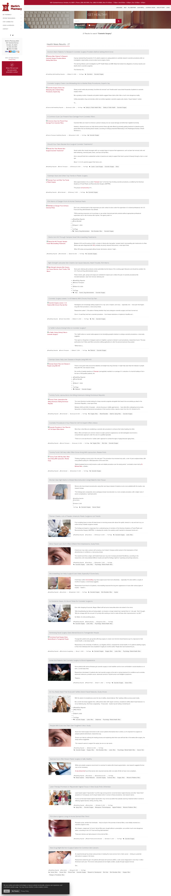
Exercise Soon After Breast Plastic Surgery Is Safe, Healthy (71, 759)
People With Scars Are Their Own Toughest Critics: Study (70, 725)
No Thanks (15, 891)
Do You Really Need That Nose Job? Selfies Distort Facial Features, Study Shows (78, 692)
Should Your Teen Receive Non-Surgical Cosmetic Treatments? (70, 144)
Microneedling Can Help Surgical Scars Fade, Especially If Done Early (74, 573)
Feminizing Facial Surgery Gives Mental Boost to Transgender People (74, 633)
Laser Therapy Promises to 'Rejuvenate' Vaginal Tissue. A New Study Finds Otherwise (80, 787)
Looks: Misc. (129, 535)
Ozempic (96, 182)
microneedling (89, 580)
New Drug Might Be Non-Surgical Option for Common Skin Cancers (74, 848)
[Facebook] (10, 35)
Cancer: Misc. (128, 683)
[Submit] (119, 21)
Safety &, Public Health (109, 107)
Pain (76, 292)
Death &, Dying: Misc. (115, 414)
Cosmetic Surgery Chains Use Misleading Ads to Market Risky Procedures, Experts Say (78, 83)
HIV (94, 245)
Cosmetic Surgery (98, 74)
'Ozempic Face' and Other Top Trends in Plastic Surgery (67, 176)
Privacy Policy (12, 59)
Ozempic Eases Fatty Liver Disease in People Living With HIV (70, 359)
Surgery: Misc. (94, 414)
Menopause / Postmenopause (103, 807)
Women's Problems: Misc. (133, 777)
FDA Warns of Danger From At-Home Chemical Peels (66, 201)
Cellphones (98, 719)
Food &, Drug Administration (82, 231)
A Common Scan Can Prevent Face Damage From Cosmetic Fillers (71, 116)
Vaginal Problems (116, 807)
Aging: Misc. (79, 807)
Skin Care (104, 443)
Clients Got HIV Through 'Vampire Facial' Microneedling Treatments (72, 237)
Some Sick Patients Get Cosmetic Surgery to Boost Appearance (72, 660)
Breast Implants (80, 777)
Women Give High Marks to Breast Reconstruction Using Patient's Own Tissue (77, 480)
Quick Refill (140, 7)
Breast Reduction (90, 777)
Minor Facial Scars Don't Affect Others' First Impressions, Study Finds (74, 544)
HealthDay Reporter (79, 219)
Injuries (116, 592)
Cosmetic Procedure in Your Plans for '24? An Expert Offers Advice (73, 423)
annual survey (85, 188)
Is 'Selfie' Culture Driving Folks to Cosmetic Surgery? (67, 328)
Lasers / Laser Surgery (97, 166)
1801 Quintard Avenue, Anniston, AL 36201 (62, 2)
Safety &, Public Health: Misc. (93, 107)
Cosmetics (89, 74)
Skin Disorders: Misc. (96, 231)
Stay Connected (8, 22)
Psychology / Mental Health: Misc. (104, 564)
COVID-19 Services (8, 25)
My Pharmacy (7, 14)
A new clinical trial (80, 771)
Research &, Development (94, 872)
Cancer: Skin (140, 750)
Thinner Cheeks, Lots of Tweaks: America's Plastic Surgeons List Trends (74, 516)
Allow (6, 891)
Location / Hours (150, 7)
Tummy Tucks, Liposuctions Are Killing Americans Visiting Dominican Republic (77, 395)
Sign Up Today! (161, 7)
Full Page (81, 74)
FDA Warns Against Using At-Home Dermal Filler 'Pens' (69, 816)
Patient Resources (9, 18)
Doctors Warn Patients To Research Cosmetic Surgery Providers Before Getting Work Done (80, 52)
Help (125, 7)
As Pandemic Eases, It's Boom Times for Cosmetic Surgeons (71, 601)
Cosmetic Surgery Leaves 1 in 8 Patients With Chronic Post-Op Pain (73, 298)
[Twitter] (13, 35)
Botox (117, 166)
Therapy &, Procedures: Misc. (57, 875)
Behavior (92, 350)
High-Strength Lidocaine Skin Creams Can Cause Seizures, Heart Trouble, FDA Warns (78, 263)
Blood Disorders (104, 414)
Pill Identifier (132, 7)
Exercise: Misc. (111, 777)
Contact (5, 29)
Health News (82, 25)
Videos (93, 25)
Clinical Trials (71, 872)
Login (167, 7)
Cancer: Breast (96, 507)
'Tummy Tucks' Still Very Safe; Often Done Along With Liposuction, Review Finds (77, 452)
